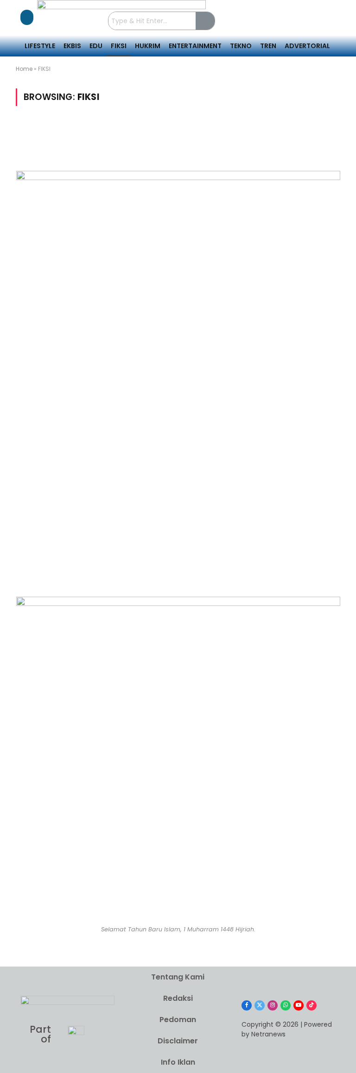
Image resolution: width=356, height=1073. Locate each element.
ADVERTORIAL (307, 45)
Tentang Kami (177, 977)
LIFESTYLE (40, 45)
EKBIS (72, 45)
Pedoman (177, 1019)
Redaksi (178, 998)
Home (24, 69)
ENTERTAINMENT (195, 45)
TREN (268, 45)
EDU (95, 45)
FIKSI (119, 45)
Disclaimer (178, 1041)
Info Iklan (178, 1062)
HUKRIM (147, 45)
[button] (26, 17)
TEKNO (241, 45)
